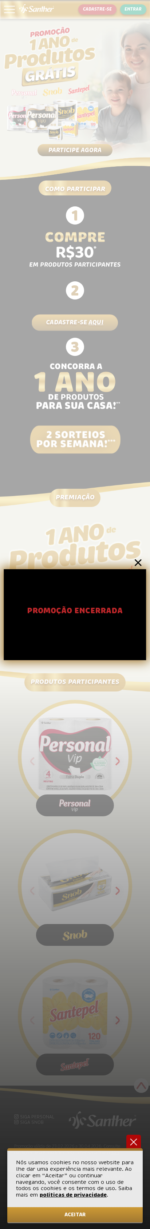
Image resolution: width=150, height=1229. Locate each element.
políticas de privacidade (73, 1195)
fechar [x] (133, 1142)
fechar (138, 562)
